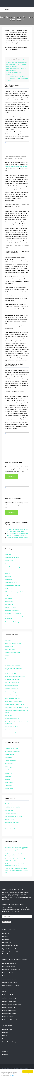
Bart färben (8, 598)
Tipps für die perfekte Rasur (10, 949)
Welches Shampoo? (10, 813)
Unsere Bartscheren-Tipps (16, 76)
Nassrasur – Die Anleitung (12, 665)
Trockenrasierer (9, 754)
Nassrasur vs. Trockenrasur (13, 662)
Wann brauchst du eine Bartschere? (16, 62)
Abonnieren (6, 922)
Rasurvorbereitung (10, 692)
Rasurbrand (8, 715)
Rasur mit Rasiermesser (12, 682)
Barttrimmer (8, 757)
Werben (4, 1035)
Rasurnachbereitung (11, 695)
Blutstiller (7, 779)
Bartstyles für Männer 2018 (13, 643)
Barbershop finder (12, 3)
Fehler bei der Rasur (11, 673)
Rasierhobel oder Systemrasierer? (15, 676)
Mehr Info (12, 1075)
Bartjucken (8, 595)
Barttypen (8, 640)
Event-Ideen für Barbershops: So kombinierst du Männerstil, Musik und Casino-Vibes (16, 870)
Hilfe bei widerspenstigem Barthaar (15, 592)
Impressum (5, 1039)
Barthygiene (8, 589)
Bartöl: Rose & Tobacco (9, 963)
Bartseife (7, 564)
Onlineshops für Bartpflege (13, 614)
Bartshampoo (9, 561)
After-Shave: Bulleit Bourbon (10, 985)
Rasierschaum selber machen (13, 701)
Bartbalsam (8, 579)
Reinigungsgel (9, 767)
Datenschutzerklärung (9, 1042)
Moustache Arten (10, 649)
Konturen (7, 656)
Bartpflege (8, 554)
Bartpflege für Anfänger (12, 557)
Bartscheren (8, 773)
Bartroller (7, 625)
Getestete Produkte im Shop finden (17, 537)
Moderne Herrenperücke (12, 832)
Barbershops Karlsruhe (9, 1010)
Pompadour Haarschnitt (12, 822)
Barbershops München (9, 1007)
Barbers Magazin (7, 1029)
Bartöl (6, 570)
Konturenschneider (10, 760)
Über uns (5, 1032)
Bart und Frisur (9, 810)
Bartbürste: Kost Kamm (9, 973)
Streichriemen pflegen (11, 689)
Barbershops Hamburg (9, 998)
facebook (5, 1051)
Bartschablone (9, 788)
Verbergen (22, 59)
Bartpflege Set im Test (11, 582)
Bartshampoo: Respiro (8, 966)
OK (27, 1071)
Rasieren (7, 659)
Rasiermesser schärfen (12, 685)
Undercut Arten (9, 819)
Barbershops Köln (7, 1017)
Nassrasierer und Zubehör (12, 751)
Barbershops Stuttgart (11, 727)
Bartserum (8, 576)
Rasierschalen (9, 782)
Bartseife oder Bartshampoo (13, 567)
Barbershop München (11, 733)
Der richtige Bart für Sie (12, 718)
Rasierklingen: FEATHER (9, 979)
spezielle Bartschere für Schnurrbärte (16, 166)
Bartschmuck (9, 601)
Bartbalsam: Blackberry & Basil (11, 969)
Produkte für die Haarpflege (13, 807)
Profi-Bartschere (7, 976)
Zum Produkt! (11, 476)
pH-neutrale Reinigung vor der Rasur (15, 704)
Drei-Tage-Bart (9, 646)
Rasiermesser (9, 764)
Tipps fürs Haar (9, 804)
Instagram (5, 1054)
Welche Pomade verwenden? (13, 816)
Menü (7, 9)
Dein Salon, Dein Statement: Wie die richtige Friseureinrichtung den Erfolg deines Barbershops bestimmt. (17, 849)
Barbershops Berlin (10, 730)
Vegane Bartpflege (10, 607)
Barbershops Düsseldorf (9, 1020)
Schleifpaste (8, 785)
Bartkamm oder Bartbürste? (13, 585)
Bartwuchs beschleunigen (12, 652)
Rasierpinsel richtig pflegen (13, 698)
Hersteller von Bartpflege (12, 622)
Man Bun (7, 826)
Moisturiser (8, 776)
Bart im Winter (9, 604)
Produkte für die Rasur (11, 748)
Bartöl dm (7, 573)
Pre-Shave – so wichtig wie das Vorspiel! (16, 707)
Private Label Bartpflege (12, 610)
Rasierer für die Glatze (11, 829)
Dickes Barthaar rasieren (12, 679)
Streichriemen (9, 770)
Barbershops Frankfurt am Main (11, 1004)
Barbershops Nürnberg (9, 1013)
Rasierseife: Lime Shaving (9, 982)
